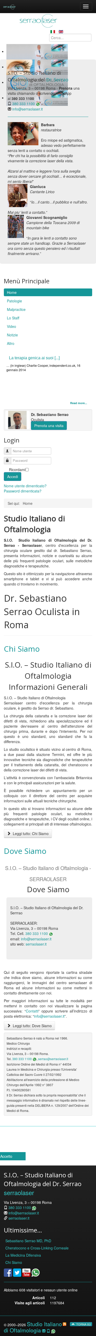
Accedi (12, 476)
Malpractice (16, 309)
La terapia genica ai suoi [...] (34, 358)
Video (11, 326)
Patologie (14, 300)
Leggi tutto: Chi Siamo (30, 833)
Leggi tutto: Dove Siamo (32, 1025)
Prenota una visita (48, 425)
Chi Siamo (22, 648)
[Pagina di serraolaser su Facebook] (8, 1272)
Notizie (12, 334)
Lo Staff (13, 317)
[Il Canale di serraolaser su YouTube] (26, 1272)
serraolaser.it (36, 944)
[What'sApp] (35, 1272)
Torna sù (83, 1324)
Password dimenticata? (22, 490)
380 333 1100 (23, 103)
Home (12, 292)
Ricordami (17, 469)
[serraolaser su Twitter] (17, 1272)
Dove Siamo (25, 851)
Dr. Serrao (57, 79)
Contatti (32, 1011)
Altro (10, 343)
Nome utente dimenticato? (25, 485)
